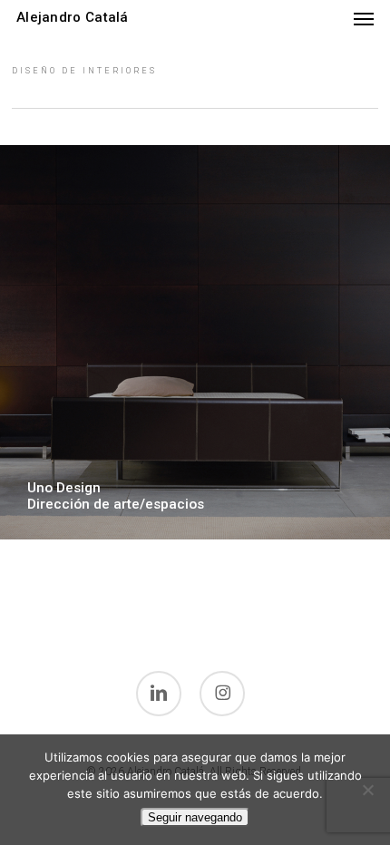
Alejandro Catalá (72, 17)
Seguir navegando (195, 817)
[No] (367, 790)
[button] (364, 18)
